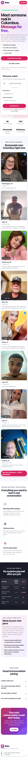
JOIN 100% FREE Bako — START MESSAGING (12, 473)
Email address (6, 90)
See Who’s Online (14, 63)
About (2, 753)
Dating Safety (8, 753)
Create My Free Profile (14, 58)
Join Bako (14, 729)
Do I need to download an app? (11, 698)
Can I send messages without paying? (10, 687)
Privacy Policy (15, 111)
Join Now (23, 2)
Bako (7, 2)
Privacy (19, 753)
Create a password (7, 97)
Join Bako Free (14, 106)
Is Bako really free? (7, 681)
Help (14, 753)
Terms (16, 109)
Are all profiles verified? (9, 693)
